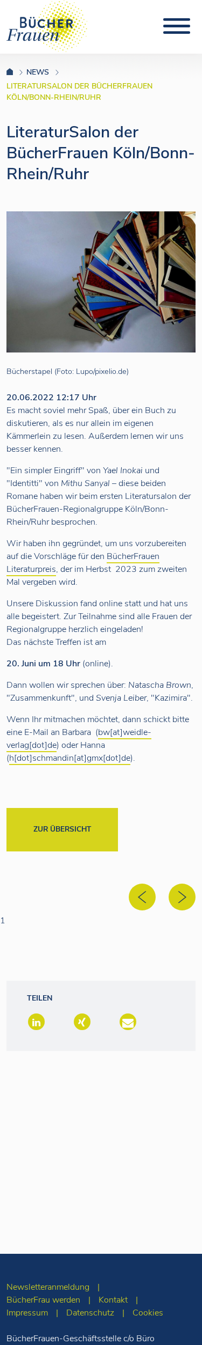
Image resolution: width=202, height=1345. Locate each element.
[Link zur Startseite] (16, 72)
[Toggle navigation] (177, 26)
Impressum (27, 1313)
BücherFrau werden (43, 1300)
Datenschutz (90, 1313)
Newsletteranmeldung (47, 1287)
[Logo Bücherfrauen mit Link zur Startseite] (46, 25)
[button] (35, 1022)
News (37, 72)
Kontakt (113, 1300)
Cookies (148, 1313)
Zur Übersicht (62, 829)
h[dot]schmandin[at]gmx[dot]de (69, 758)
